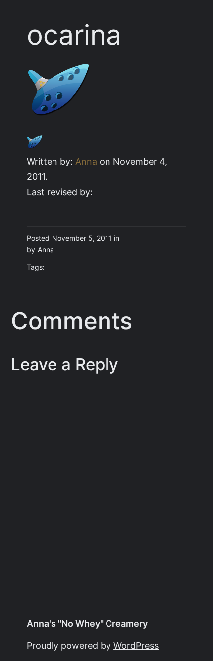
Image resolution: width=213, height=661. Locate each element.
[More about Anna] (35, 146)
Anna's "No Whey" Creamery (87, 623)
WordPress (136, 645)
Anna (86, 161)
